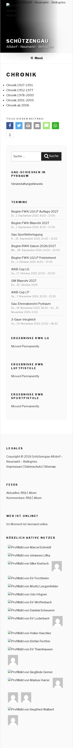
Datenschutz (33, 466)
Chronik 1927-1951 (19, 85)
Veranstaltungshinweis (27, 184)
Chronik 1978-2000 (20, 95)
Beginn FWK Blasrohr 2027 (30, 223)
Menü (39, 58)
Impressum (14, 466)
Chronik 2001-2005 (20, 100)
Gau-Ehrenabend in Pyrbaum (31, 304)
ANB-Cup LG (20, 269)
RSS (24, 493)
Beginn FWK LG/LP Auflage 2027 (34, 211)
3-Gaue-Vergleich (23, 319)
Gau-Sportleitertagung (27, 234)
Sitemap (50, 466)
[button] (9, 125)
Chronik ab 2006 (17, 105)
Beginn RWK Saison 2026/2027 (33, 246)
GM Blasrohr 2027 (23, 281)
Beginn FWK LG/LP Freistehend (33, 258)
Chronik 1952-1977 (19, 90)
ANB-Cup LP (20, 292)
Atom (32, 493)
